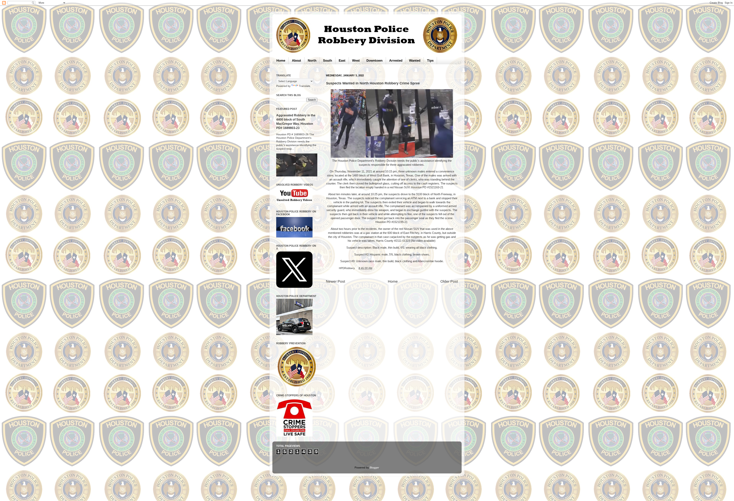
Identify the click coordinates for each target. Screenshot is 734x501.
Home (280, 60)
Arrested (395, 60)
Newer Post (335, 281)
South (327, 60)
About (296, 60)
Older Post (449, 281)
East (342, 60)
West (356, 60)
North (312, 60)
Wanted (414, 60)
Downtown (374, 60)
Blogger (374, 467)
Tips (430, 60)
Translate (304, 86)
